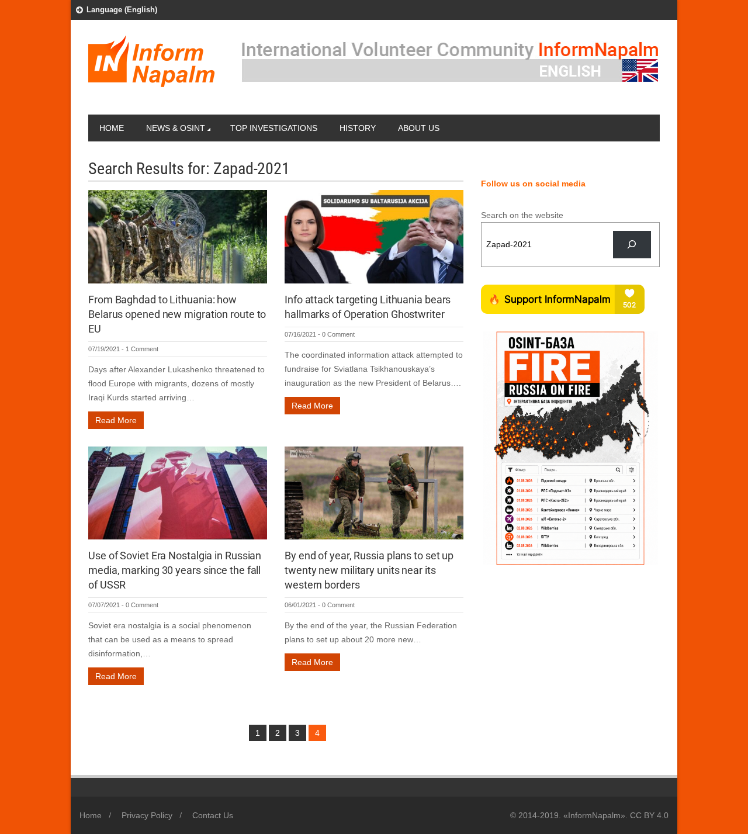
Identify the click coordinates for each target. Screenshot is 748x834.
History (358, 128)
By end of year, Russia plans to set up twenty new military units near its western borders (369, 570)
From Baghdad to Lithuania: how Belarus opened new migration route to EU (177, 314)
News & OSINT (175, 128)
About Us (418, 128)
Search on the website (522, 215)
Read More (116, 420)
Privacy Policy (147, 815)
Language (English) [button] (121, 9)
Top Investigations (273, 128)
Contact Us (212, 815)
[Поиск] (632, 244)
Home (111, 128)
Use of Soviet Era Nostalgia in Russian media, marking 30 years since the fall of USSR (174, 570)
